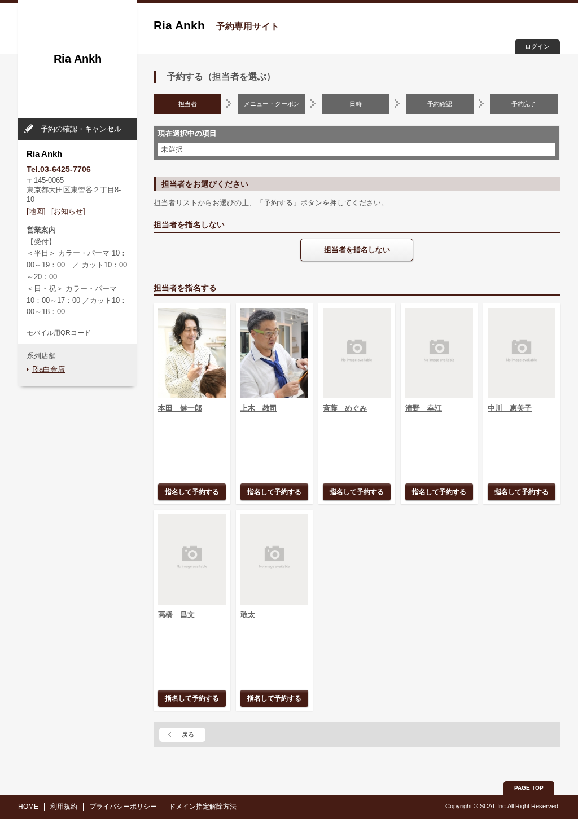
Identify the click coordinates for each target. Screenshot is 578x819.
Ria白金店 (48, 369)
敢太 (247, 614)
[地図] (36, 211)
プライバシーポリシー (123, 807)
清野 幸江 (423, 408)
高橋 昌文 (176, 614)
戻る (188, 734)
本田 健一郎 (180, 408)
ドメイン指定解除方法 (203, 807)
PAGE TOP (529, 788)
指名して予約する (192, 491)
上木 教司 (258, 408)
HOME (28, 807)
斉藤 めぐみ (345, 408)
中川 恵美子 (510, 408)
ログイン (537, 46)
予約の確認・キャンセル (81, 129)
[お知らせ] (68, 211)
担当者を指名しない (357, 249)
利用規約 (63, 807)
